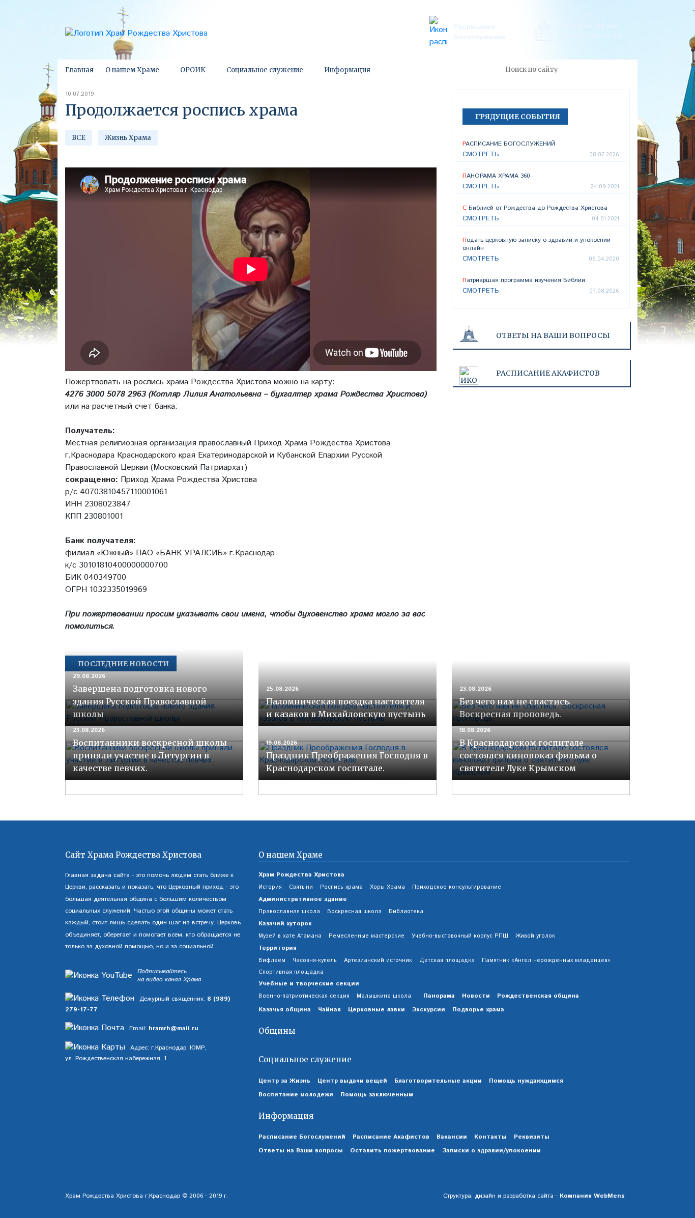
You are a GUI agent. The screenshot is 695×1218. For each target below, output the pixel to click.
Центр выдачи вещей (352, 1081)
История (270, 887)
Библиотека (406, 912)
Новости (476, 996)
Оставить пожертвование (392, 1150)
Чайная (329, 1009)
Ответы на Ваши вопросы (553, 335)
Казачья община (284, 1009)
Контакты (490, 1136)
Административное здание (302, 899)
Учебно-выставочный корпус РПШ (460, 936)
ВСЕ (78, 137)
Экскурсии (428, 1009)
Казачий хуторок (285, 923)
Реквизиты (531, 1136)
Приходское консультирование (456, 887)
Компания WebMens (592, 1196)
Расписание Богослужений (479, 32)
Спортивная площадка (291, 972)
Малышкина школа (384, 996)
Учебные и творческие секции (308, 983)
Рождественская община (538, 996)
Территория (277, 948)
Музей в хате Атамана (290, 936)
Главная (79, 70)
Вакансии (452, 1136)
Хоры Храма (387, 887)
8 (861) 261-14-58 (591, 36)
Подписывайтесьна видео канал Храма (169, 976)
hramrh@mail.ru (173, 1028)
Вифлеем (271, 960)
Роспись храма (341, 887)
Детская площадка (447, 960)
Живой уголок (535, 936)
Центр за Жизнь (284, 1081)
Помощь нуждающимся (526, 1081)
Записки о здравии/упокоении (491, 1150)
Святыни (301, 887)
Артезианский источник (378, 960)
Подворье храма (478, 1009)
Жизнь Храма (128, 137)
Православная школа (289, 912)
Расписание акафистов (548, 373)
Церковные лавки (376, 1009)
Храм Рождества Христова (301, 874)
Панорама (439, 996)
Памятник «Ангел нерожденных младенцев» (546, 960)
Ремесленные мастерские (366, 936)
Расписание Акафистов (391, 1136)
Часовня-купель (315, 960)
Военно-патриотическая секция (304, 996)
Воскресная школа (354, 912)
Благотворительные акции (438, 1081)
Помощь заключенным (376, 1094)
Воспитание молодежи (295, 1094)
